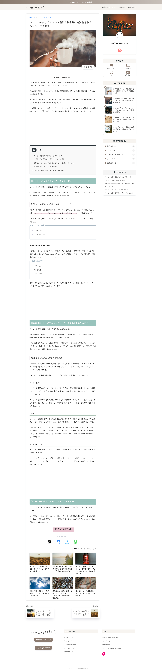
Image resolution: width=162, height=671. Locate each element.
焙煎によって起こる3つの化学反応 (46, 166)
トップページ (106, 641)
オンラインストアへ (62, 529)
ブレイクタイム (120, 159)
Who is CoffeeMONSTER (110, 637)
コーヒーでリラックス (88, 549)
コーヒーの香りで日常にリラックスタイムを (49, 170)
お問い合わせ (106, 644)
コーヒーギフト (120, 150)
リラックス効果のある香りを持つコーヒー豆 (50, 159)
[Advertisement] (63, 128)
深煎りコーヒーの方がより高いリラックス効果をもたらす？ (54, 163)
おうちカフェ (120, 146)
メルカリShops (44, 648)
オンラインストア (44, 640)
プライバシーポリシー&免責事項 (112, 648)
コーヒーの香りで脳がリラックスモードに (48, 156)
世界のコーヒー (120, 163)
